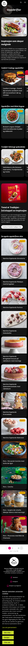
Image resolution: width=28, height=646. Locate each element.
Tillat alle (7, 642)
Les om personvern (9, 627)
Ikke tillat (7, 633)
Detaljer (6, 637)
